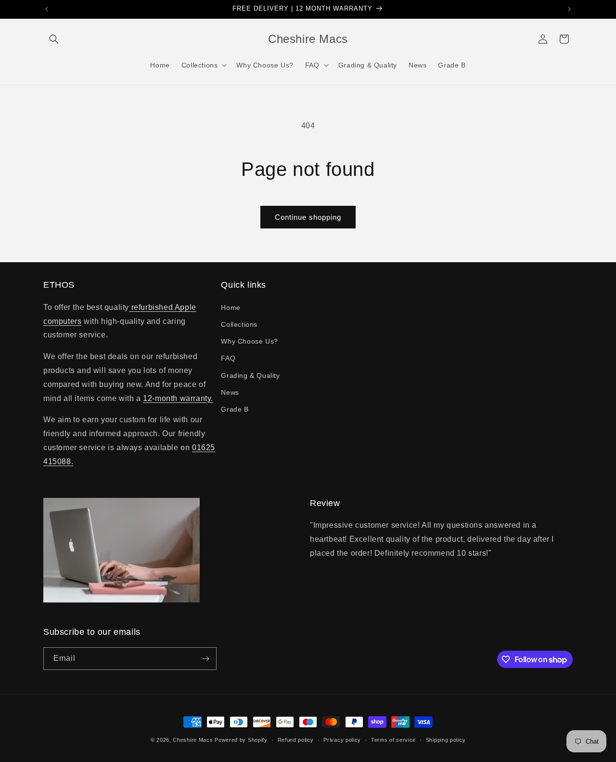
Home (230, 307)
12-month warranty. (178, 398)
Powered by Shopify (241, 740)
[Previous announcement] (46, 9)
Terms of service (393, 740)
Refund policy (296, 740)
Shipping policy (446, 740)
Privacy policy (342, 740)
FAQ (228, 358)
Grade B (234, 409)
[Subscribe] (205, 658)
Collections (239, 324)
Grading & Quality (250, 375)
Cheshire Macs (193, 740)
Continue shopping (308, 217)
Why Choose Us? (249, 341)
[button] (53, 39)
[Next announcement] (569, 9)
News (230, 392)
